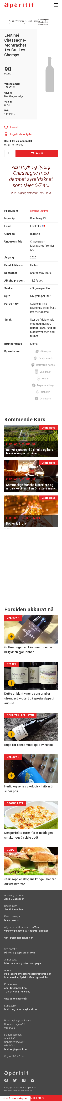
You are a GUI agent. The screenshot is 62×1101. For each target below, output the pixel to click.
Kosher (45, 378)
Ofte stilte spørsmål (15, 998)
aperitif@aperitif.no (15, 988)
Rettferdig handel (45, 365)
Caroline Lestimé (39, 210)
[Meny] (56, 5)
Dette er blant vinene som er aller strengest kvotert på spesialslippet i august (29, 698)
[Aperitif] (19, 5)
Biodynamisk (46, 358)
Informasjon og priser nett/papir (22, 963)
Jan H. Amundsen (14, 909)
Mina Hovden (11, 920)
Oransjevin (45, 398)
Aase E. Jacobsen (14, 899)
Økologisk (45, 351)
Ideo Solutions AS (23, 1091)
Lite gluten (45, 371)
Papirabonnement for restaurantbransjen (27, 973)
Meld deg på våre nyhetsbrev (20, 1009)
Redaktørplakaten (38, 930)
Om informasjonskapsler (18, 937)
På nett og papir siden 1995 (19, 952)
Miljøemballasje (45, 385)
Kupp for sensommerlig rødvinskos (28, 745)
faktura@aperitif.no (15, 1049)
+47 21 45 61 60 (21, 991)
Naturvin (45, 392)
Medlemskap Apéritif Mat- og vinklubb (26, 977)
